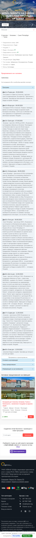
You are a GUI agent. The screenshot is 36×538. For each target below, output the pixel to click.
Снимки (5, 24)
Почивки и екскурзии (8, 498)
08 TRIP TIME (26, 501)
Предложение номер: (9, 42)
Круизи (3, 501)
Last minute (4, 504)
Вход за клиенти (6, 509)
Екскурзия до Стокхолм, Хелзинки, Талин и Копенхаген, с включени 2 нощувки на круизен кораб (18, 403)
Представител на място (10, 52)
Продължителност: (8, 45)
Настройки (16, 536)
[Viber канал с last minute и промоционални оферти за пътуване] (30, 511)
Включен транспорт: (9, 55)
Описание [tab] (4, 29)
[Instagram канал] (26, 511)
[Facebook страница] (21, 511)
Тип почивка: (6, 62)
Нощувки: (5, 47)
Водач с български (8, 50)
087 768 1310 (26, 498)
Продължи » (27, 536)
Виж (31, 416)
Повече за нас (27, 506)
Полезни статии (6, 506)
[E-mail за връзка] (20, 504)
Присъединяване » (19, 451)
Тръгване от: (6, 64)
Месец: (5, 67)
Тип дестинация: (8, 59)
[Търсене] (33, 2)
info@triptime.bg (27, 504)
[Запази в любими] (25, 417)
